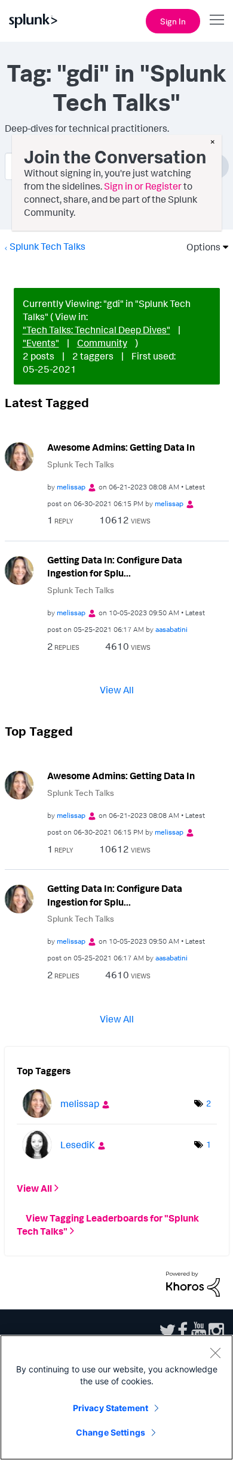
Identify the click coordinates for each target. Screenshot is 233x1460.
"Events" (41, 343)
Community (102, 343)
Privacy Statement (110, 1408)
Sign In (173, 21)
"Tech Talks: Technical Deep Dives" (96, 330)
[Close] (215, 1353)
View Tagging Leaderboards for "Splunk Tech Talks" (108, 1224)
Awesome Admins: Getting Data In (121, 447)
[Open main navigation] (217, 19)
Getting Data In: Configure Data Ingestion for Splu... (114, 566)
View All (117, 690)
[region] (116, 1397)
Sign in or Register (143, 186)
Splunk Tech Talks (47, 246)
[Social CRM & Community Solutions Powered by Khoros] (193, 1283)
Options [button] (199, 247)
